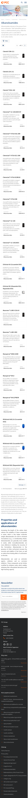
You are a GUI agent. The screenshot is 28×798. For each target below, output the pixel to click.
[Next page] (25, 45)
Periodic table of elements (10, 791)
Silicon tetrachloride (9, 742)
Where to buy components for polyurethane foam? (13, 708)
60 (26, 488)
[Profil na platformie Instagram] (10, 644)
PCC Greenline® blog (9, 788)
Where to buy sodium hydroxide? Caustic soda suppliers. (10, 713)
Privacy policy (4, 754)
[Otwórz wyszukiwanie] (22, 2)
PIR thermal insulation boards (11, 727)
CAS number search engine (10, 782)
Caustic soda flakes (8, 733)
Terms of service (5, 750)
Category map (7, 778)
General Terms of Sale (9, 760)
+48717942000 (9, 638)
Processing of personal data (11, 757)
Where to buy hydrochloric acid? (12, 720)
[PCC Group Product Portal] (5, 2)
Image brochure (8, 766)
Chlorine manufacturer (9, 736)
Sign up (24, 597)
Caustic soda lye (8, 730)
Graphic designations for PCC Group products (15, 775)
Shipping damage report (10, 763)
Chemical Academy (8, 794)
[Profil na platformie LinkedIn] (7, 644)
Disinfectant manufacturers (10, 696)
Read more (23, 612)
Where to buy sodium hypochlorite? (12, 717)
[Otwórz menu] (25, 2)
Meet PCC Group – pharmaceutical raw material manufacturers (12, 700)
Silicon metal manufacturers (11, 739)
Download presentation (9, 769)
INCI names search (8, 785)
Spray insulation (8, 723)
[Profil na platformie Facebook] (4, 644)
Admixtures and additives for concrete (13, 704)
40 (24, 488)
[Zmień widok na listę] (3, 45)
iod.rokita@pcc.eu (5, 610)
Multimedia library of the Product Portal (13, 772)
